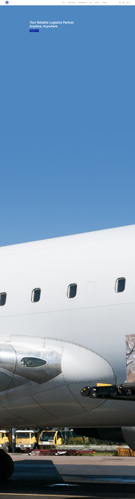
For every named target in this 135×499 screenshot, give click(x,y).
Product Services (71, 2)
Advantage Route (82, 2)
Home (63, 2)
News (90, 2)
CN (127, 2)
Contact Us (104, 2)
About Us (97, 2)
